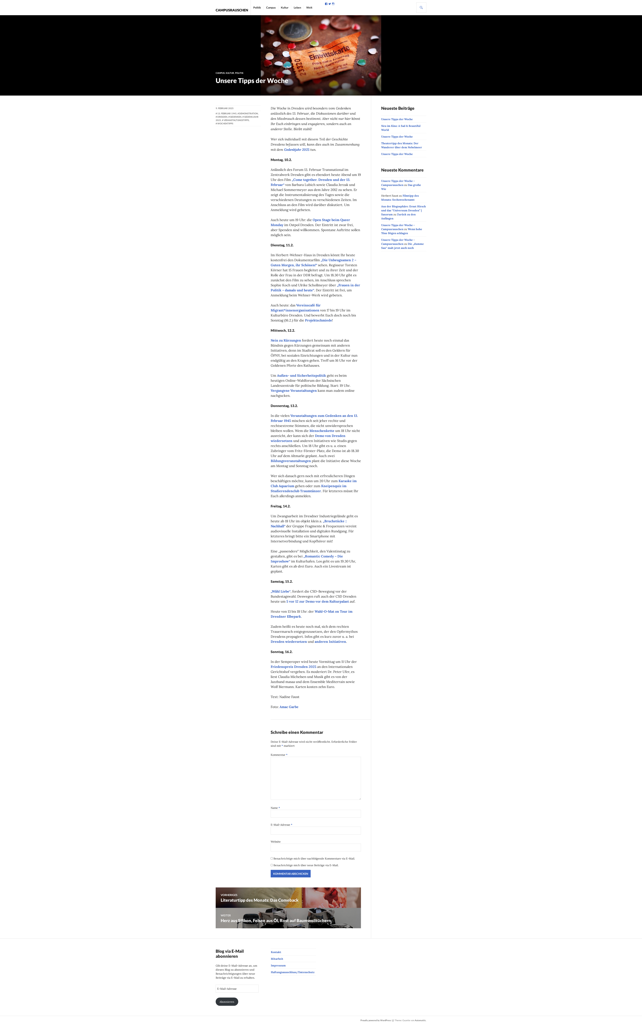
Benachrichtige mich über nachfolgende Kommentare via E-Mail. (314, 858)
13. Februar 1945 (227, 113)
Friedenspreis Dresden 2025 (293, 667)
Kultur (285, 7)
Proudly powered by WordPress (375, 1020)
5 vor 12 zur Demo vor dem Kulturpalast (317, 601)
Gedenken (235, 116)
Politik (257, 7)
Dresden (222, 116)
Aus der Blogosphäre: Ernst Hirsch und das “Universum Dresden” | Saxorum (403, 210)
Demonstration (248, 113)
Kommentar (279, 754)
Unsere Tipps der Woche (397, 119)
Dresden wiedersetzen (289, 641)
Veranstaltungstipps (236, 120)
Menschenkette (321, 431)
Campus (271, 7)
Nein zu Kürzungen (286, 340)
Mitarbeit (277, 958)
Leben (297, 7)
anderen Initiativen (330, 641)
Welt (309, 7)
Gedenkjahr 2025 (296, 149)
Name (275, 807)
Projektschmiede (318, 320)
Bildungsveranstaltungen (291, 461)
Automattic (420, 1020)
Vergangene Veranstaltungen (294, 390)
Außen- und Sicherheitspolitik (301, 375)
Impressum (278, 965)
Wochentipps (225, 123)
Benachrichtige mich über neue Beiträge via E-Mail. (306, 865)
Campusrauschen (232, 10)
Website (276, 841)
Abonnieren (227, 1001)
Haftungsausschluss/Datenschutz (292, 972)
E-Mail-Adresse (281, 824)
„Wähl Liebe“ (281, 591)
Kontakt (276, 952)
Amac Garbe (289, 707)
